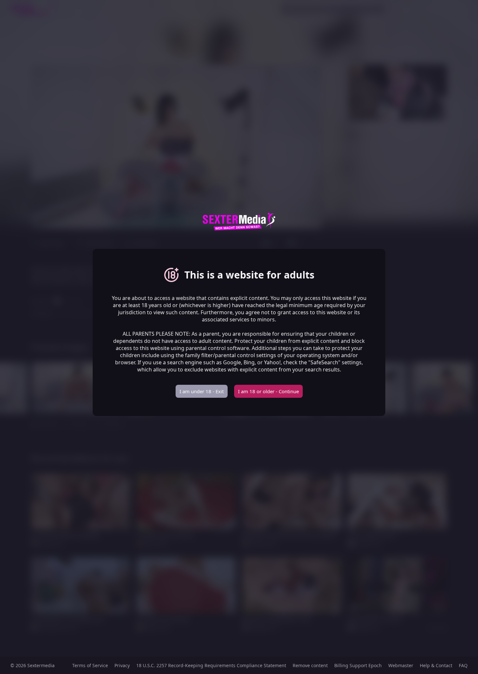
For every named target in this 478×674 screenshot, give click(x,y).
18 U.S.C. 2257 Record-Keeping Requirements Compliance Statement (211, 665)
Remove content (310, 665)
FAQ (463, 665)
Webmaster (400, 665)
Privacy (122, 665)
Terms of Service (90, 665)
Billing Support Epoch (358, 665)
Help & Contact (436, 665)
